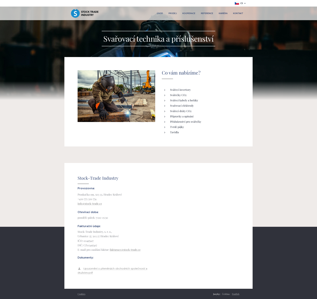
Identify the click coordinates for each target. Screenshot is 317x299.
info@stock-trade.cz (90, 203)
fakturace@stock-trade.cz (125, 249)
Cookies (81, 294)
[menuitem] (160, 13)
